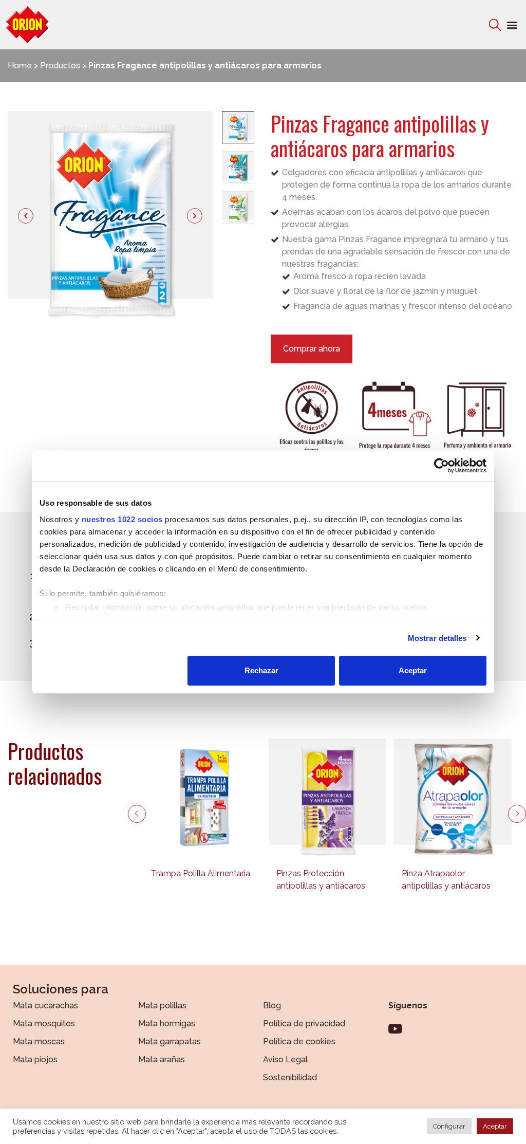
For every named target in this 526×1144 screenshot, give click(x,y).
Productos (60, 65)
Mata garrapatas (169, 1041)
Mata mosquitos (44, 1023)
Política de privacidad (304, 1023)
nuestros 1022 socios (122, 519)
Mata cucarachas (45, 1005)
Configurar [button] (449, 1126)
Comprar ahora (311, 349)
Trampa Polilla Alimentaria (200, 873)
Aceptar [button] (495, 1126)
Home (20, 65)
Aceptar (413, 670)
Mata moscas (39, 1041)
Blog (272, 1005)
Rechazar (261, 670)
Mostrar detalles (437, 638)
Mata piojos (35, 1059)
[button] (512, 24)
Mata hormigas (166, 1023)
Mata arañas (161, 1059)
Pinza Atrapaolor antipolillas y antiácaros (446, 880)
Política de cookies (299, 1041)
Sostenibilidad (290, 1077)
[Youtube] (395, 1028)
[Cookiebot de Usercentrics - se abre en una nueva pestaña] (441, 465)
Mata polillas (162, 1005)
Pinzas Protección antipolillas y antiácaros (320, 880)
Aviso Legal (285, 1059)
